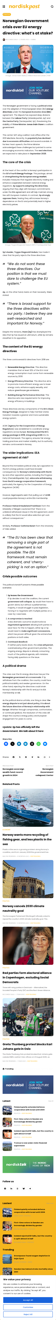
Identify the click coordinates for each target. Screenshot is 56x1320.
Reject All (28, 1314)
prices (15, 204)
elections (11, 138)
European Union (34, 109)
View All (50, 1101)
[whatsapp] (44, 757)
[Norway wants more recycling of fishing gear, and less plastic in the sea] (28, 808)
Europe (23, 432)
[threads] (17, 1188)
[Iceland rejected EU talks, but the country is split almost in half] (7, 1134)
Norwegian (8, 677)
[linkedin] (38, 757)
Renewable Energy (16, 367)
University (7, 509)
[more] (49, 757)
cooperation (17, 183)
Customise (28, 1307)
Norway (36, 323)
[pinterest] (26, 757)
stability (6, 124)
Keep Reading (35, 856)
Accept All (28, 1300)
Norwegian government (17, 105)
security (39, 387)
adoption (15, 109)
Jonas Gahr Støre (35, 124)
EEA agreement (19, 192)
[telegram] (32, 757)
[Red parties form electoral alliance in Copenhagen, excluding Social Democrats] (28, 946)
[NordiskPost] (25, 6)
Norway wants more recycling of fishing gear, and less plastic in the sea (27, 839)
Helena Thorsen (20, 1262)
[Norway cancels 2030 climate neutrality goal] (28, 879)
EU (44, 109)
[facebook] (13, 757)
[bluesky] (23, 1188)
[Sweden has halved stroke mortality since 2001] (7, 1272)
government (8, 127)
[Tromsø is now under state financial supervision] (16, 1069)
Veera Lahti (18, 1216)
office (38, 135)
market (42, 176)
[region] (28, 1297)
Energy (20, 173)
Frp (26, 478)
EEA (48, 112)
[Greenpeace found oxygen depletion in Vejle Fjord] (7, 1259)
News (30, 1262)
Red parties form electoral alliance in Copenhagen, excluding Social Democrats (27, 977)
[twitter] (19, 757)
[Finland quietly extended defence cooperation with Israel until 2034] (7, 1110)
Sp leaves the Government (20, 595)
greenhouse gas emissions (27, 390)
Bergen (17, 509)
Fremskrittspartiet (16, 478)
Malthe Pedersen (9, 856)
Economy (6, 830)
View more (49, 1203)
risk (18, 692)
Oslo (7, 529)
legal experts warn (19, 495)
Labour (18, 118)
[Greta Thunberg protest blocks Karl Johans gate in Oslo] (28, 1017)
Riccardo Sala (12, 39)
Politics (6, 14)
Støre (49, 292)
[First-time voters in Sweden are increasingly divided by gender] (7, 1122)
